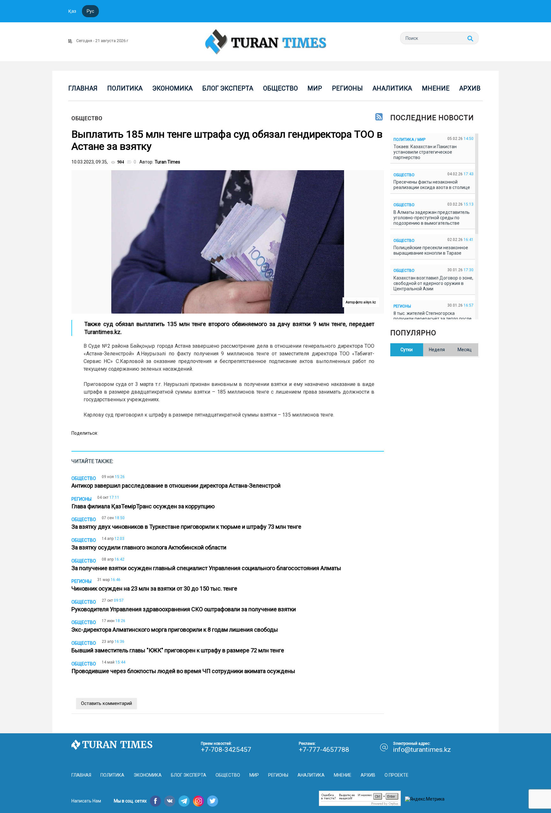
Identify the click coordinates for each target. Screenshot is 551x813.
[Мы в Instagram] (198, 801)
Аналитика (392, 88)
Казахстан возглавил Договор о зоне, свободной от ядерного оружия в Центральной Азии (433, 283)
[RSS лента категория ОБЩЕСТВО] (379, 117)
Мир (314, 88)
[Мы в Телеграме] (184, 801)
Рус (90, 11)
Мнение (436, 88)
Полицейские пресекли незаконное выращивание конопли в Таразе (430, 250)
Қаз (72, 11)
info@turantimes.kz (422, 749)
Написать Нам (86, 800)
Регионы (347, 88)
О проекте (396, 775)
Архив (470, 88)
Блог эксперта (227, 88)
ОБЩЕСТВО (87, 118)
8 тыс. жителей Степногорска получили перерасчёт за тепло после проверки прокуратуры (432, 319)
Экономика (172, 88)
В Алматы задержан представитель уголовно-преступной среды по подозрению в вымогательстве (431, 218)
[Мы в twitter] (212, 801)
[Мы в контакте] (169, 801)
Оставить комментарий (106, 703)
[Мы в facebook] (155, 801)
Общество (280, 88)
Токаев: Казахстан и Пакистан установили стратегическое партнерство (425, 152)
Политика (125, 88)
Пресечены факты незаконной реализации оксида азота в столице (432, 184)
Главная (83, 88)
